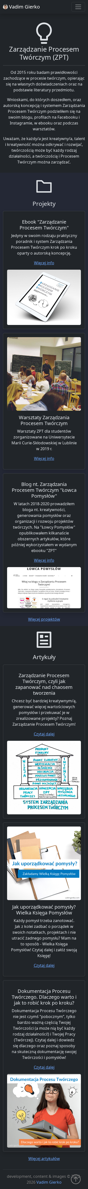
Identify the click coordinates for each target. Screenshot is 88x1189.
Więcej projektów (44, 619)
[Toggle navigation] (78, 7)
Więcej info (44, 263)
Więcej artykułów (44, 1158)
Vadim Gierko (49, 1182)
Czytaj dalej (44, 734)
